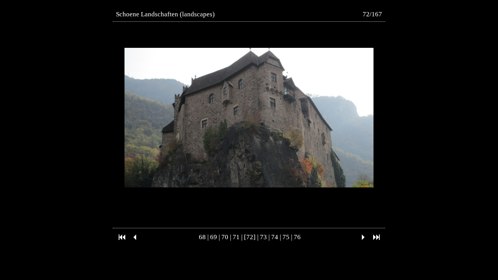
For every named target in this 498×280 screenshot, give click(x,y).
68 (202, 237)
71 (236, 237)
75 (285, 237)
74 (274, 237)
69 (213, 237)
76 (297, 237)
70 (224, 237)
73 (263, 237)
